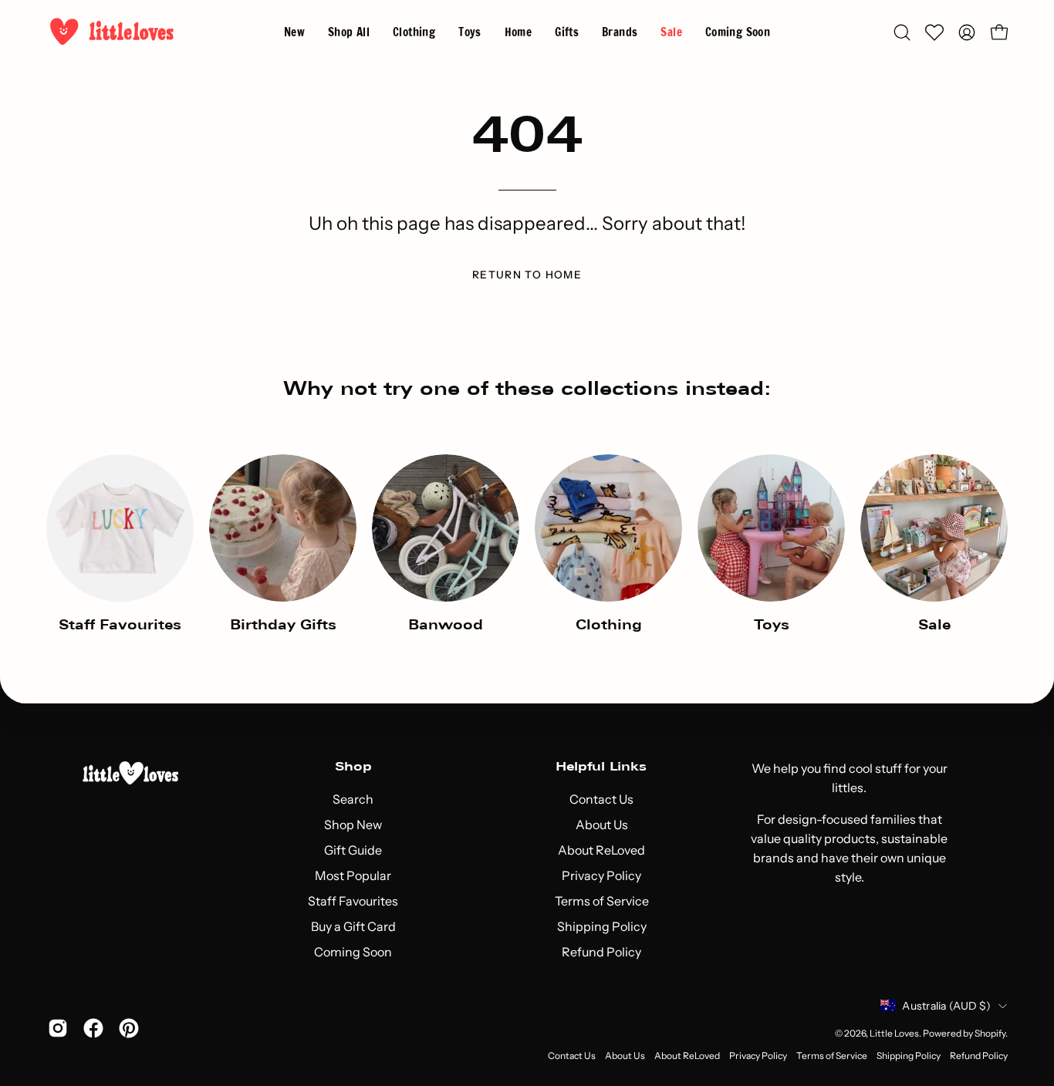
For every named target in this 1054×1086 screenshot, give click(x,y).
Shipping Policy (601, 926)
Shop (353, 766)
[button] (619, 32)
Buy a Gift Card (353, 926)
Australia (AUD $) (946, 1006)
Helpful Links (601, 766)
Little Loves (894, 1033)
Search (353, 799)
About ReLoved (601, 850)
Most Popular (353, 875)
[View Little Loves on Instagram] (57, 1028)
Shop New (353, 824)
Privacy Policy (601, 875)
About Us (601, 824)
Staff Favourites (353, 901)
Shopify (990, 1033)
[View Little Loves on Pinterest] (128, 1028)
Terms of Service (601, 901)
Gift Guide (353, 850)
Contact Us (601, 799)
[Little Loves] (111, 32)
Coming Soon (353, 952)
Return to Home (527, 274)
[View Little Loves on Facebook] (93, 1028)
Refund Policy (601, 952)
